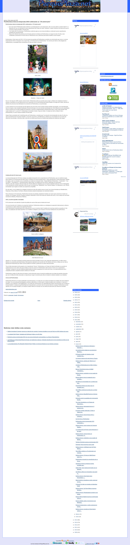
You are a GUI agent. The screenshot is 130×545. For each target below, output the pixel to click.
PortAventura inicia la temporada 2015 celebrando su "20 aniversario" (27, 21)
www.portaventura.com (11, 289)
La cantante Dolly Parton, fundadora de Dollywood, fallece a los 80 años (24, 334)
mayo (77, 339)
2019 (76, 309)
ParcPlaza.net (105, 114)
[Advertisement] (65, 15)
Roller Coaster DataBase (108, 120)
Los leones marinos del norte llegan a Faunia (86, 358)
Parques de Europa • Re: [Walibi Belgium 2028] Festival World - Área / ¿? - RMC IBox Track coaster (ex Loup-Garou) (112, 109)
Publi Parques (105, 127)
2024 (76, 297)
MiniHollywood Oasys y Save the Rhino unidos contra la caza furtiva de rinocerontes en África (112, 143)
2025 (76, 295)
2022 (76, 302)
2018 (76, 312)
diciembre (78, 321)
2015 (76, 319)
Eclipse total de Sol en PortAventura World (112, 150)
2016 (76, 317)
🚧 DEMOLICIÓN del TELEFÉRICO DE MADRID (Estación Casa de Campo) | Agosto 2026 (111, 157)
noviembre (78, 324)
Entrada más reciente (9, 300)
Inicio (39, 300)
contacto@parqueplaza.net (106, 76)
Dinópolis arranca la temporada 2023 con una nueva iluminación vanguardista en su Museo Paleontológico (33, 337)
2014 (76, 520)
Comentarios (71, 540)
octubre (78, 326)
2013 (76, 522)
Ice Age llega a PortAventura (82, 419)
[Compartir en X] (22, 292)
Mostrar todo (123, 176)
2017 (76, 314)
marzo (77, 344)
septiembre (79, 329)
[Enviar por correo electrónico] (18, 292)
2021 (76, 305)
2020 (76, 307)
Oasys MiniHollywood (107, 140)
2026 (76, 292)
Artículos (65, 540)
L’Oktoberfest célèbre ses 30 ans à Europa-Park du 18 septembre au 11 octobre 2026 (112, 116)
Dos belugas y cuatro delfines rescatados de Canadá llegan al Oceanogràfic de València (113, 129)
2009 (76, 532)
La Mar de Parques (107, 106)
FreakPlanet (105, 154)
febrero (78, 514)
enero (77, 516)
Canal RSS (114, 85)
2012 (76, 525)
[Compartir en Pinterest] (25, 292)
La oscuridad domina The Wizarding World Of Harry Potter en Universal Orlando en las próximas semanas (32, 343)
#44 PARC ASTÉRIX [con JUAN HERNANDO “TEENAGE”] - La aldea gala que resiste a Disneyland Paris (112, 172)
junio (77, 336)
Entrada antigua (67, 300)
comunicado (10, 295)
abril (77, 341)
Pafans (104, 148)
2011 (76, 527)
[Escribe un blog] (20, 292)
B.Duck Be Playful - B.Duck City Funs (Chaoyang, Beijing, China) (111, 122)
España (15, 295)
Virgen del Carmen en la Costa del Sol (111, 163)
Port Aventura (21, 295)
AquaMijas (105, 162)
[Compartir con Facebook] (23, 292)
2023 (76, 300)
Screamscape (105, 134)
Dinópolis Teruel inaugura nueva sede (85, 444)
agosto (77, 331)
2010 (76, 529)
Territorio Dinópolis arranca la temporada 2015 (87, 442)
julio (77, 334)
